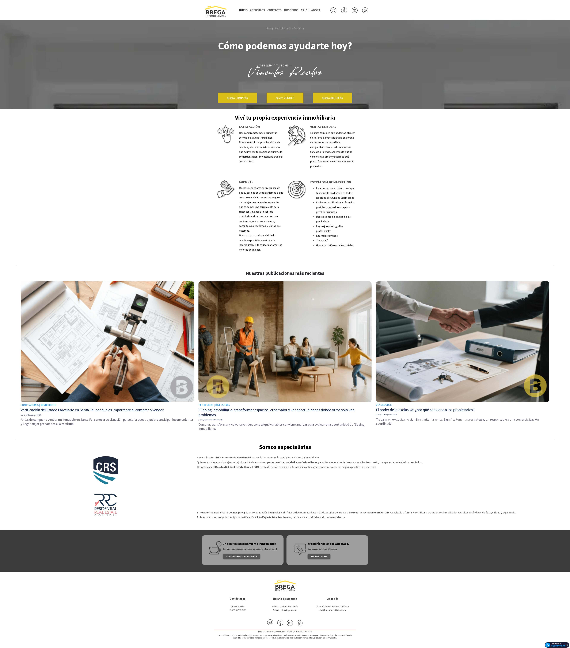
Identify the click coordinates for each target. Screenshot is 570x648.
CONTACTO (274, 10)
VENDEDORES (48, 405)
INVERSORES (222, 405)
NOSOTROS (291, 10)
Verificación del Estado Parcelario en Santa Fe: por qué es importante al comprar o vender (92, 409)
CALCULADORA (310, 10)
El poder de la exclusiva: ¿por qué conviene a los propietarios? (425, 409)
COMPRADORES (30, 405)
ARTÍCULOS (257, 10)
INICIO (243, 10)
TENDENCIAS (205, 405)
